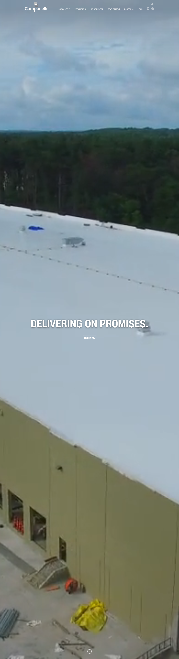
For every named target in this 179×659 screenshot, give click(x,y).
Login (140, 9)
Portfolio (129, 9)
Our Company (64, 9)
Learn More (89, 338)
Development (114, 9)
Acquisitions (80, 9)
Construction (97, 9)
